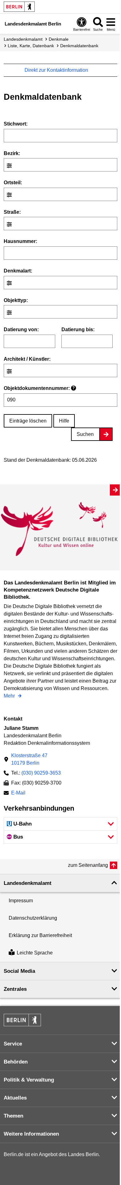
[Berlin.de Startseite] (19, 7)
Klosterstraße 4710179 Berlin (29, 759)
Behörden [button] (16, 1062)
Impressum (21, 900)
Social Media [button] (19, 971)
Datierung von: (21, 329)
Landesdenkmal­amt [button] (28, 883)
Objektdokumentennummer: (39, 388)
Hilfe (64, 420)
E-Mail (18, 793)
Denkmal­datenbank (79, 45)
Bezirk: (12, 153)
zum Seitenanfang (88, 865)
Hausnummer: (20, 241)
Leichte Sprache (35, 953)
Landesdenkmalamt (23, 39)
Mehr (10, 696)
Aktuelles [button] (15, 1098)
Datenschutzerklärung (33, 918)
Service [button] (13, 1044)
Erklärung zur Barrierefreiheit (40, 935)
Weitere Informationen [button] (31, 1134)
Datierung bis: (78, 329)
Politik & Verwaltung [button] (29, 1080)
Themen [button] (13, 1116)
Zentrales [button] (15, 989)
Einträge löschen (28, 420)
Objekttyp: (16, 300)
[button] (60, 823)
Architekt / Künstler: (27, 359)
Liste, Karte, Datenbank (31, 45)
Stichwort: (16, 123)
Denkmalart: (18, 270)
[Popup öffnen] (10, 166)
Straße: (12, 212)
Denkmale (59, 39)
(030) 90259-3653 (41, 773)
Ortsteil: (13, 182)
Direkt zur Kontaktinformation (57, 70)
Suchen (85, 434)
